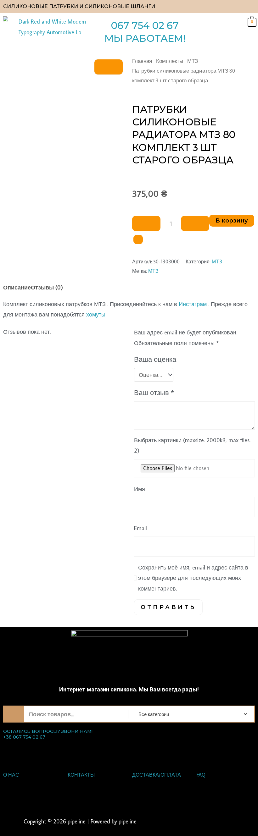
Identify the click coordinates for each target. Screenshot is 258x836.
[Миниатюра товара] (108, 66)
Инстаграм (193, 304)
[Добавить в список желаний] (138, 239)
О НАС (11, 775)
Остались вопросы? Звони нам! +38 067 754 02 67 (48, 734)
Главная (142, 61)
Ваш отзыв (154, 392)
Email (140, 528)
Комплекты (169, 61)
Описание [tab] (17, 287)
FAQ (201, 775)
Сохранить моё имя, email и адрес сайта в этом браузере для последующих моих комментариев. (193, 578)
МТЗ (192, 61)
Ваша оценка (155, 359)
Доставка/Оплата (156, 775)
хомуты (95, 314)
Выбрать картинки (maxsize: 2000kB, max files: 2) (192, 445)
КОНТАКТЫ (81, 775)
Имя (139, 488)
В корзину (232, 220)
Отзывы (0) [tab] (47, 287)
